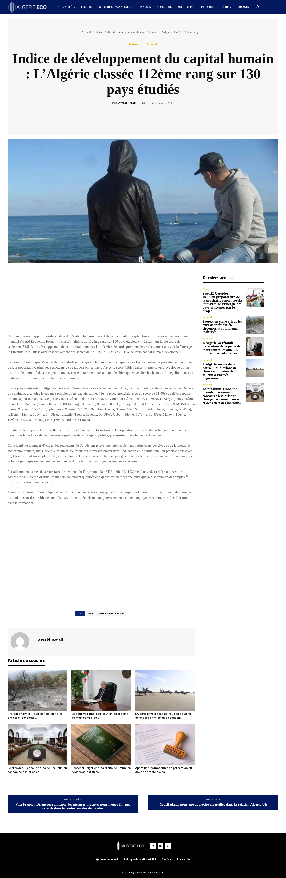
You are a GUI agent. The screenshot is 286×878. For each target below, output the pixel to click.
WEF (91, 613)
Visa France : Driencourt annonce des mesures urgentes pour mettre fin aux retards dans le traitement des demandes (72, 806)
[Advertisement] (101, 302)
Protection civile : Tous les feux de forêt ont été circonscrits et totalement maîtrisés (222, 326)
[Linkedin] (160, 846)
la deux (97, 32)
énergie (207, 289)
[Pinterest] (147, 118)
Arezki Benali (127, 102)
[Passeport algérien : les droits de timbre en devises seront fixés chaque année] (101, 744)
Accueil (86, 32)
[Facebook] (129, 118)
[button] (257, 7)
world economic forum (111, 613)
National (151, 44)
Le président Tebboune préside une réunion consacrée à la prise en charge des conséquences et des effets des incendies (222, 396)
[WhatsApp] (156, 118)
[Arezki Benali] (22, 641)
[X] (138, 118)
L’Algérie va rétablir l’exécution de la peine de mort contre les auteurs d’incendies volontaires (221, 348)
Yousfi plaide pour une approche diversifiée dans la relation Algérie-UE (213, 804)
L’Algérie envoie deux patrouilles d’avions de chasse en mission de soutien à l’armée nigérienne (220, 371)
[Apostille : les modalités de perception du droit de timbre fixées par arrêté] (165, 744)
